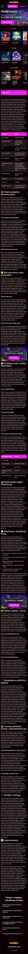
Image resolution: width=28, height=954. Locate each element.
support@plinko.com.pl (14, 946)
